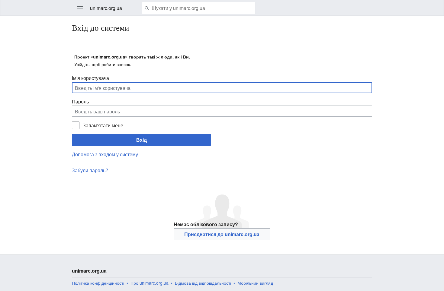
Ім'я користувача (90, 77)
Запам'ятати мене (103, 125)
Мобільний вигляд (255, 283)
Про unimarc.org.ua (149, 283)
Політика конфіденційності (98, 283)
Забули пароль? (90, 170)
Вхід (141, 139)
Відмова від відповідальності (203, 283)
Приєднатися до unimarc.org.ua (221, 234)
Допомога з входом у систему (105, 154)
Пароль (80, 101)
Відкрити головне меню (80, 8)
